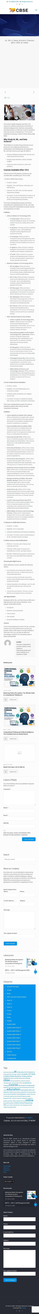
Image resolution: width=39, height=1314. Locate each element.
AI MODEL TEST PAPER (28, 1074)
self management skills (26, 1105)
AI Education (20, 1072)
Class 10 (9, 1000)
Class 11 (9, 1004)
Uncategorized (11, 1058)
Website (6, 823)
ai (15, 1071)
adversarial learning (8, 1072)
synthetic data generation (9, 1107)
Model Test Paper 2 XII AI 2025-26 (13, 767)
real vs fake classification (13, 1105)
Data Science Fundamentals (26, 1085)
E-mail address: (9, 900)
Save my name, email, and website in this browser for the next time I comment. (16, 834)
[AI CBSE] (19, 10)
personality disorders (8, 1103)
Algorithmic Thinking (20, 1076)
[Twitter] (19, 4)
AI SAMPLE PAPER (8, 1076)
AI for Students (29, 1072)
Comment (7, 789)
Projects (9, 1021)
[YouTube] (22, 4)
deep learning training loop (20, 1087)
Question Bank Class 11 (14, 1031)
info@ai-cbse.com (27, 1)
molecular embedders (22, 1098)
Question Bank (11, 1024)
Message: (7, 910)
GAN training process (15, 1092)
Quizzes (9, 1051)
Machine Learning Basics (18, 1094)
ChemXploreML (7, 1083)
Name (5, 807)
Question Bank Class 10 (14, 1027)
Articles (9, 990)
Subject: (22, 900)
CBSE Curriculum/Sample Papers (16, 997)
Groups (9, 1014)
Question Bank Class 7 (13, 1041)
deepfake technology (8, 1087)
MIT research (12, 1098)
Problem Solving (19, 1103)
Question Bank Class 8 (13, 1044)
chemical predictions (15, 1081)
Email (5, 815)
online (29, 1100)
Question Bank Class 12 (14, 1034)
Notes (9, 1017)
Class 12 (9, 1007)
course (13, 1085)
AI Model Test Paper (13, 986)
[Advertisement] (19, 64)
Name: (6, 891)
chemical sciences (25, 1081)
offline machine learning (19, 1101)
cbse (6, 1080)
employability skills (26, 1090)
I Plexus (24, 1308)
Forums (9, 1010)
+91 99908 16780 (13, 1)
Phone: (22, 891)
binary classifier (15, 1078)
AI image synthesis (17, 1074)
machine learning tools (15, 1096)
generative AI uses (25, 1092)
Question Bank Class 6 (13, 1038)
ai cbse (18, 642)
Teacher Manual (11, 1055)
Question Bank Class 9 (13, 1048)
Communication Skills (17, 1083)
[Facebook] (17, 4)
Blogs (8, 993)
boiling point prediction (24, 1078)
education (13, 1089)
